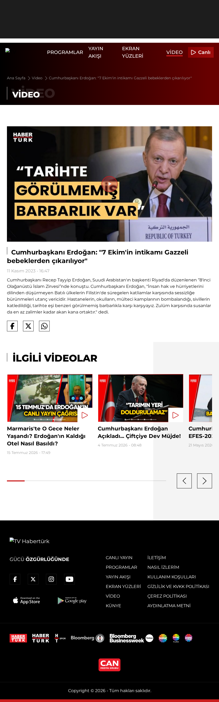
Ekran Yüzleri (123, 586)
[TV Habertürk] (24, 52)
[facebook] (15, 579)
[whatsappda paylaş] (44, 326)
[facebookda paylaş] (12, 326)
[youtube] (69, 579)
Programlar (65, 52)
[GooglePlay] (71, 600)
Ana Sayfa (16, 78)
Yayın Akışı (118, 576)
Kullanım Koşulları (171, 576)
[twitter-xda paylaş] (28, 326)
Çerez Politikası (167, 596)
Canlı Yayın (119, 557)
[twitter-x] (33, 579)
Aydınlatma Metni (169, 605)
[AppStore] (27, 600)
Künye (113, 605)
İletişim (156, 557)
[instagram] (51, 579)
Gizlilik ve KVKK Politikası (178, 586)
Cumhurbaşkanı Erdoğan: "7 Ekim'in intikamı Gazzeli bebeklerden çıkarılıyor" (120, 78)
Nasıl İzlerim (163, 567)
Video (174, 52)
